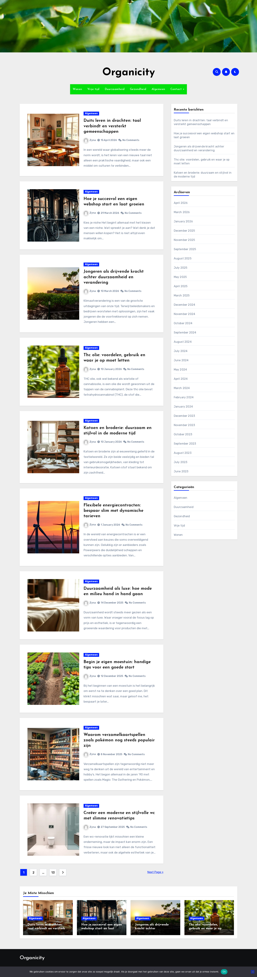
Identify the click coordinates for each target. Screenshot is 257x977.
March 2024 (182, 388)
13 (53, 872)
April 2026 (181, 203)
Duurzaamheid (115, 89)
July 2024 (181, 351)
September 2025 (185, 249)
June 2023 (181, 471)
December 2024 (184, 304)
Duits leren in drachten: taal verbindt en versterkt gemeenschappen (112, 126)
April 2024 (181, 378)
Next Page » (155, 872)
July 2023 (180, 462)
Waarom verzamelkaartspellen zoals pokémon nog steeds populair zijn (119, 740)
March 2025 (182, 295)
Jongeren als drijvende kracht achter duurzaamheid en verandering (114, 277)
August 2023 (182, 453)
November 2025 (184, 240)
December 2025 (184, 230)
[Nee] (252, 972)
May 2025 (180, 277)
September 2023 (185, 443)
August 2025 (182, 258)
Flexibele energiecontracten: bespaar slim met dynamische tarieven (113, 510)
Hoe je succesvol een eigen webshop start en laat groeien (101, 928)
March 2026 (182, 212)
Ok (224, 971)
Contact (176, 89)
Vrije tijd (93, 89)
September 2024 (185, 332)
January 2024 (183, 406)
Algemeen (158, 89)
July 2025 (180, 267)
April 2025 (181, 286)
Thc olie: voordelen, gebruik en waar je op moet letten (205, 928)
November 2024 (184, 314)
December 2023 (184, 415)
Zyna (93, 140)
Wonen (77, 89)
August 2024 (183, 341)
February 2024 (184, 397)
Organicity (128, 72)
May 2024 (180, 369)
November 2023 (184, 425)
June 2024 (181, 360)
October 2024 (183, 323)
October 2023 (183, 434)
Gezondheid (138, 89)
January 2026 (183, 221)
